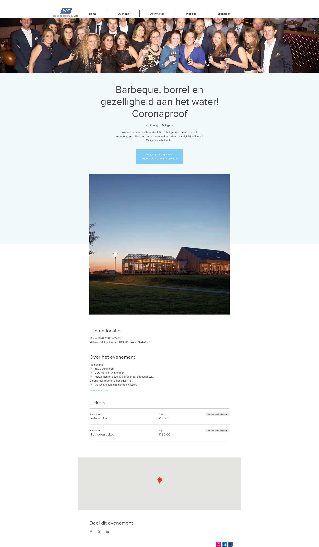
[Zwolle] (156, 64)
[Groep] (159, 64)
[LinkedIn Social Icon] (224, 544)
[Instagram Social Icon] (218, 544)
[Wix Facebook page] (230, 544)
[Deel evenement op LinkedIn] (107, 532)
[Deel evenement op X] (99, 532)
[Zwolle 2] (162, 64)
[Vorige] (18, 45)
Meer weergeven (99, 390)
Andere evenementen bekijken (159, 158)
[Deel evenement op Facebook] (91, 532)
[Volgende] (300, 45)
